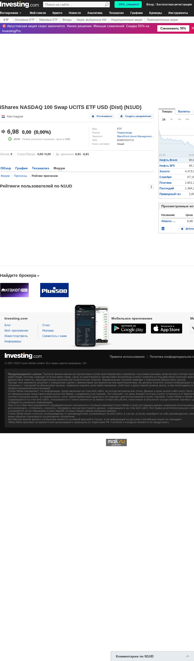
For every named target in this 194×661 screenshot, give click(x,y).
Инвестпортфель (16, 336)
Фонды (67, 19)
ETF (6, 19)
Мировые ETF (48, 19)
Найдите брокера (18, 275)
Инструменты (178, 13)
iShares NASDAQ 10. (175, 221)
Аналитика (94, 13)
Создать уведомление (138, 116)
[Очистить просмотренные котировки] (163, 227)
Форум (5, 176)
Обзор (5, 168)
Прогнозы (20, 176)
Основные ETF (25, 19)
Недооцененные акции (126, 19)
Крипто (57, 13)
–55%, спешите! (128, 4)
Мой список (38, 13)
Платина (165, 182)
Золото (164, 171)
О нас (46, 325)
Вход (150, 4)
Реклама (48, 330)
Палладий (166, 188)
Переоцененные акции (162, 19)
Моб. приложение (16, 330)
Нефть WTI (167, 165)
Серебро (165, 177)
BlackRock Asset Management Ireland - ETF (142, 136)
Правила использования (127, 356)
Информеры (12, 341)
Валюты (184, 111)
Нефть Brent (168, 160)
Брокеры (155, 13)
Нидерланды (124, 132)
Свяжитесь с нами (54, 336)
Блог (7, 325)
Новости (75, 13)
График (21, 168)
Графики (136, 13)
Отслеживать (104, 116)
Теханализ (116, 13)
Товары (167, 111)
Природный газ (170, 194)
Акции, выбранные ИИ (91, 19)
